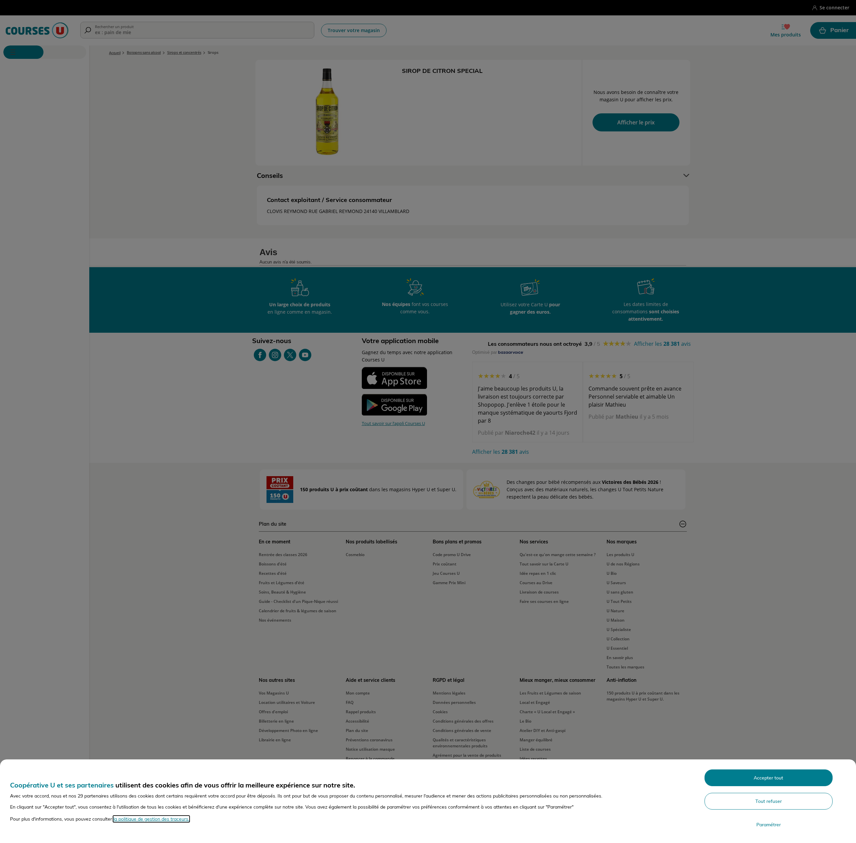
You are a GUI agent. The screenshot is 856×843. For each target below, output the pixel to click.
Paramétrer (768, 825)
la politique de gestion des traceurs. (151, 819)
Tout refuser (768, 801)
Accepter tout (768, 778)
